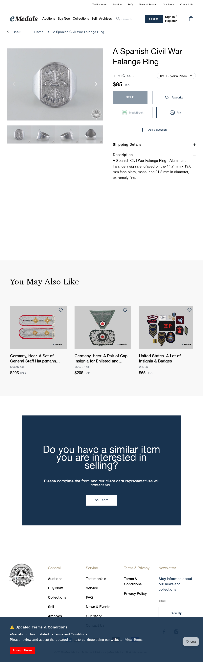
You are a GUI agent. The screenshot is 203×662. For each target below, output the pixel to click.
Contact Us (186, 4)
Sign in (170, 17)
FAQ (130, 4)
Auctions (55, 579)
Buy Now (55, 588)
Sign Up (176, 613)
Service (117, 4)
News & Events (148, 4)
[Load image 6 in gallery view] (43, 134)
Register (171, 21)
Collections (57, 597)
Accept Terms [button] (23, 650)
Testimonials (99, 4)
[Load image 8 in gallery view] (91, 134)
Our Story (168, 4)
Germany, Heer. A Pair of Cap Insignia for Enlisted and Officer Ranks (101, 359)
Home (38, 32)
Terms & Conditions (133, 581)
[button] (64, 19)
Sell (51, 607)
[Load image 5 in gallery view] (19, 134)
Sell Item (101, 500)
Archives (55, 616)
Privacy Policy (135, 593)
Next (96, 85)
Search (154, 19)
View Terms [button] (134, 639)
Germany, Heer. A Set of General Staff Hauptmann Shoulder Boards (33, 359)
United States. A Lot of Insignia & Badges (160, 359)
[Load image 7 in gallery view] (67, 134)
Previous (14, 85)
